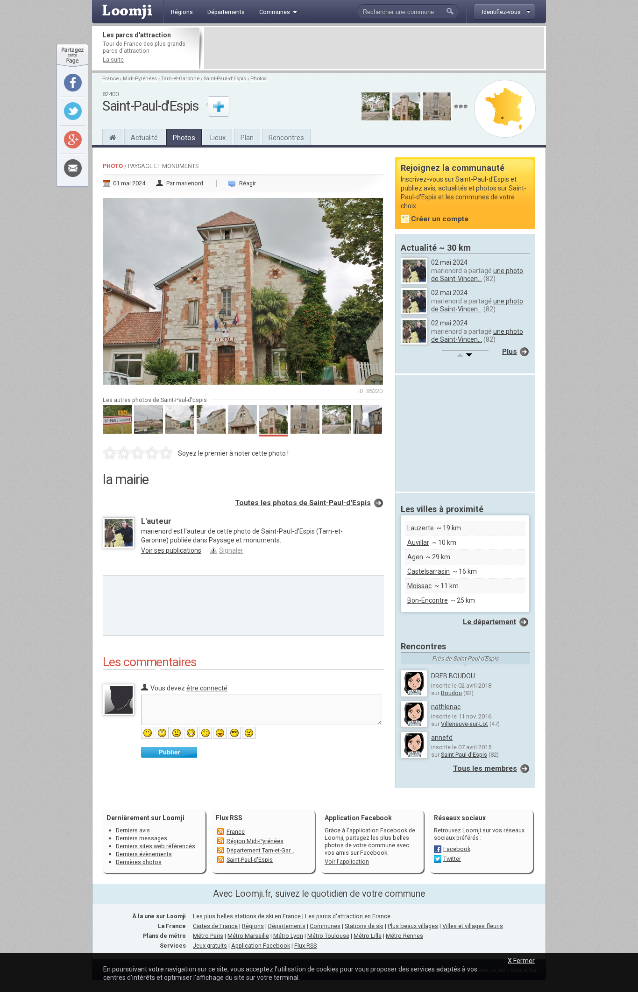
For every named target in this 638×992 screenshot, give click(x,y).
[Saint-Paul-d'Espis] (112, 136)
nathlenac (446, 707)
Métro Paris (208, 935)
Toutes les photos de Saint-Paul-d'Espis (303, 503)
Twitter (452, 858)
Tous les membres (485, 768)
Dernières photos (139, 861)
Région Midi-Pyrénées (255, 840)
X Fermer (521, 960)
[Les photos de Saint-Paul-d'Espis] (461, 107)
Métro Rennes (404, 935)
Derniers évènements (144, 854)
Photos (258, 79)
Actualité (144, 138)
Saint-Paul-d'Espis (225, 79)
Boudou (451, 693)
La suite (113, 59)
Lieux (218, 138)
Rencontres (286, 138)
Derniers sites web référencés (155, 846)
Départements (286, 925)
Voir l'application (347, 861)
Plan (247, 138)
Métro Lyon (288, 935)
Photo (113, 165)
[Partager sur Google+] (73, 139)
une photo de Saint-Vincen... (477, 274)
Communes (325, 925)
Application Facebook (260, 945)
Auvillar (418, 542)
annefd (442, 737)
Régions (253, 925)
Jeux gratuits (210, 945)
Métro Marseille (248, 935)
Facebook (456, 848)
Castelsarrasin (428, 571)
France (110, 79)
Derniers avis (133, 830)
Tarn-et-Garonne (180, 79)
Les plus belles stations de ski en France (247, 916)
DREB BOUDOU (453, 676)
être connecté (206, 688)
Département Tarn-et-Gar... (260, 850)
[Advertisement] (374, 48)
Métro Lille (368, 935)
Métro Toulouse (328, 935)
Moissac (419, 586)
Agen (415, 557)
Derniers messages (141, 838)
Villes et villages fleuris (472, 925)
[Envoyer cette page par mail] (73, 168)
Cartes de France (215, 925)
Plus (509, 351)
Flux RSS (229, 818)
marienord (189, 183)
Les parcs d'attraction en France (347, 916)
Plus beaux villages (413, 925)
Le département (489, 622)
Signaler (231, 550)
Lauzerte (420, 528)
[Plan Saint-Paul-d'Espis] (505, 109)
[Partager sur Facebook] (73, 82)
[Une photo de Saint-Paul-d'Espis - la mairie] (243, 288)
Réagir (247, 183)
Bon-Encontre (427, 600)
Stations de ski (364, 925)
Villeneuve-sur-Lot (464, 723)
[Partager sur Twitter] (73, 111)
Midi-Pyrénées (140, 79)
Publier (169, 752)
